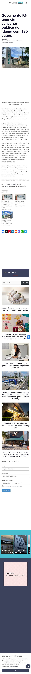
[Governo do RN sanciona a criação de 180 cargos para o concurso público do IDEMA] (7, 197)
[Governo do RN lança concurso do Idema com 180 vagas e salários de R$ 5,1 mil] (7, 214)
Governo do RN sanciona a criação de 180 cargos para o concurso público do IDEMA (7, 204)
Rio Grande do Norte (7, 42)
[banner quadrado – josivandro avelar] (15, 574)
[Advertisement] (15, 85)
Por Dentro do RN (11, 184)
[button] (26, 3)
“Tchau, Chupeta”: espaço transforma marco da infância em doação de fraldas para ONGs (15, 337)
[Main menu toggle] (4, 3)
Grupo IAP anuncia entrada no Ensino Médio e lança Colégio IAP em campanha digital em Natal (15, 454)
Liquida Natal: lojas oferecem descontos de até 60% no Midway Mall (15, 425)
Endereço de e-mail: (7, 480)
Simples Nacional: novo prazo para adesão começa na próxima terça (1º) (15, 365)
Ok (15, 670)
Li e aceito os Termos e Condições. (12, 486)
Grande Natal (10, 41)
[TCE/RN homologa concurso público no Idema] (20, 197)
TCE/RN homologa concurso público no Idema (20, 202)
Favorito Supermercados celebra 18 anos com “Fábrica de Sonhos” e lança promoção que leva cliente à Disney (15, 395)
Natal (20, 41)
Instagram (6, 186)
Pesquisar (25, 282)
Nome (3, 466)
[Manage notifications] (28, 671)
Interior (17, 41)
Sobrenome (5, 473)
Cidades (4, 41)
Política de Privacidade (12, 666)
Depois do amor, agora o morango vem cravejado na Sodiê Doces (15, 309)
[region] (15, 663)
